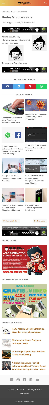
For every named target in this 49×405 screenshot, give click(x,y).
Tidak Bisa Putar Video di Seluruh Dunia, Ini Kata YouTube (36, 147)
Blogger (9, 23)
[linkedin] (31, 381)
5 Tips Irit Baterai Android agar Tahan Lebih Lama (33, 207)
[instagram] (18, 381)
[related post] (13, 107)
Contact (20, 390)
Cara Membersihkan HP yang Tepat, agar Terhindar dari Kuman (12, 120)
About (11, 390)
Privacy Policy (34, 390)
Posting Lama (39, 221)
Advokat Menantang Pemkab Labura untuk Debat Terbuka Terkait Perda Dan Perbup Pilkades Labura (29, 366)
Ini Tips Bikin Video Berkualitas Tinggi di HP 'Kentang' (12, 178)
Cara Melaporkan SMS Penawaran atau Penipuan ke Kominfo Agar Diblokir (34, 179)
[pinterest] (30, 86)
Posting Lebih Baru (10, 221)
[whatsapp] (41, 86)
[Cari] (45, 3)
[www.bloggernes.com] (39, 43)
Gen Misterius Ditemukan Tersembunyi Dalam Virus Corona (36, 116)
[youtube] (37, 381)
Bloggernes (30, 401)
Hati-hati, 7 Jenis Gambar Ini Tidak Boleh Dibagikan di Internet (12, 207)
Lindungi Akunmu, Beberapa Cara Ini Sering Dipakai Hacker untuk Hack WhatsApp (12, 150)
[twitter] (18, 86)
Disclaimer (24, 393)
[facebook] (7, 86)
